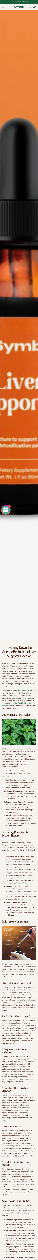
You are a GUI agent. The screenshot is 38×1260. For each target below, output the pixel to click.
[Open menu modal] (3, 7)
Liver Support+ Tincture (26, 690)
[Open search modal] (30, 7)
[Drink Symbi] (19, 6)
